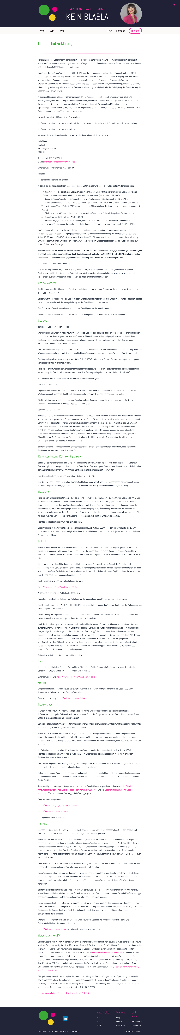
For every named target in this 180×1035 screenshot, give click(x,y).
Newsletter (120, 1025)
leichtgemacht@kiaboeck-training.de (59, 161)
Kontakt (119, 1021)
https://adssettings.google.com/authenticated (57, 805)
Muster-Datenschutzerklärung (50, 993)
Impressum (136, 1025)
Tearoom (76, 1031)
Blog (118, 1017)
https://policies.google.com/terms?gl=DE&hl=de (77, 789)
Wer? (99, 1025)
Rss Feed (129, 1031)
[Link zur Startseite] (52, 13)
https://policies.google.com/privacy (72, 698)
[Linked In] (65, 1018)
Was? (99, 1017)
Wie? (99, 1021)
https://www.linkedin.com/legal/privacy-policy (57, 586)
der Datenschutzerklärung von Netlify (107, 952)
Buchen (135, 31)
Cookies (137, 1031)
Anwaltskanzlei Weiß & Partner (78, 993)
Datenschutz (137, 1021)
